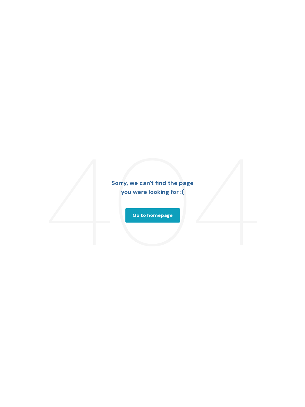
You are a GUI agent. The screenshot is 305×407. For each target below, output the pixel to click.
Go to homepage (153, 215)
